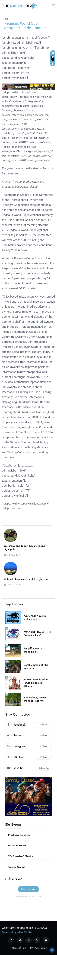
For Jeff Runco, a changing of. (32, 650)
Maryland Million (17, 845)
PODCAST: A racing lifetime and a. (35, 617)
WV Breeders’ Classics (20, 856)
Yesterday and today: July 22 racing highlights (24, 547)
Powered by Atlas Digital (17, 932)
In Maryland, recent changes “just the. (34, 699)
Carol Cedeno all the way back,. (35, 666)
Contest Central (16, 867)
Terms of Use (18, 948)
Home (5, 19)
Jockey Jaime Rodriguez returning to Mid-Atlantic (36, 683)
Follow (44, 724)
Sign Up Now (28, 889)
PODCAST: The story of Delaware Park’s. (37, 633)
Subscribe (44, 768)
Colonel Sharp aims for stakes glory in (26, 579)
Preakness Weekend (19, 835)
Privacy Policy (38, 948)
